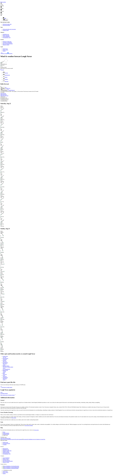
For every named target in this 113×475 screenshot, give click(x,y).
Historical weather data (7, 41)
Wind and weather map (7, 24)
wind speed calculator (29, 425)
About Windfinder (6, 36)
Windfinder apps (6, 34)
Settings (6, 20)
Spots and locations (6, 25)
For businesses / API (6, 37)
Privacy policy (5, 49)
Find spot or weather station (7, 387)
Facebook (10, 53)
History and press (6, 35)
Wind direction (3, 93)
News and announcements (8, 43)
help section (14, 417)
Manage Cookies (6, 44)
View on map (4, 53)
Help (5, 18)
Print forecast (4, 90)
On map (2, 69)
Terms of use (5, 48)
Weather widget (6, 30)
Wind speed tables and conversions (9, 29)
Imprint (4, 50)
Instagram (17, 467)
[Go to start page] (0, 0)
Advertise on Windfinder (7, 42)
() (3, 94)
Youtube (16, 468)
